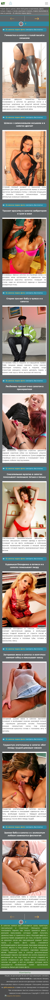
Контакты (25, 973)
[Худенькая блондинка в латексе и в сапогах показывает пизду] (24, 600)
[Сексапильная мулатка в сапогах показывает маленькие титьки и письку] (24, 509)
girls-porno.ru (9, 987)
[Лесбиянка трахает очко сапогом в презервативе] (24, 421)
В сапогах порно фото (15, 29)
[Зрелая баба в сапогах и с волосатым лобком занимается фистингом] (24, 868)
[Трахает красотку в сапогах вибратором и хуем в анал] (24, 246)
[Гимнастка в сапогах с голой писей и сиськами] (24, 70)
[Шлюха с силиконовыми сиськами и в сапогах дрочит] (24, 158)
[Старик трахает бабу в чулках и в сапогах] (24, 334)
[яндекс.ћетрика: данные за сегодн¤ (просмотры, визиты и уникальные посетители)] (12, 996)
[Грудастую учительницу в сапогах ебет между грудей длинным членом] (24, 780)
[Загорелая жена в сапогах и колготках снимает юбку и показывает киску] (24, 690)
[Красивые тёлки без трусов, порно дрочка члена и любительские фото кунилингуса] (3, 3)
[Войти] (10, 3)
